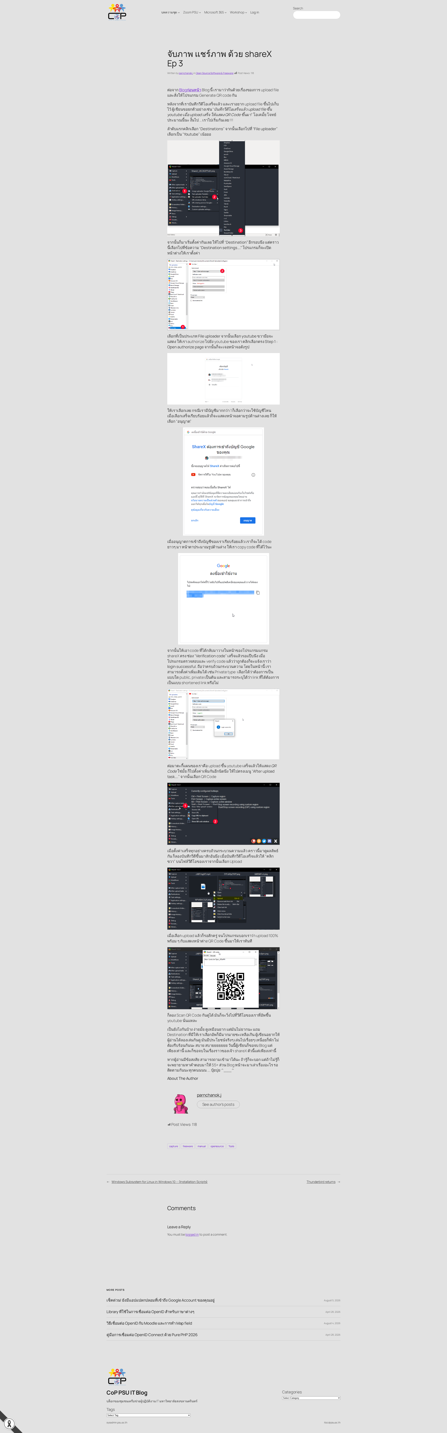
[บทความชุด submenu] (179, 12)
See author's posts (218, 1104)
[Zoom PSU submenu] (200, 12)
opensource (217, 1146)
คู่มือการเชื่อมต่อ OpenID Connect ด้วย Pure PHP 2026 (152, 1335)
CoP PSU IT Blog (127, 1392)
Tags (111, 1409)
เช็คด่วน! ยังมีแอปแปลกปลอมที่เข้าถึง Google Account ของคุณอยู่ (161, 1300)
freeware (188, 1146)
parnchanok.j (186, 73)
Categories (292, 1392)
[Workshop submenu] (246, 12)
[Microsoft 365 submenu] (226, 12)
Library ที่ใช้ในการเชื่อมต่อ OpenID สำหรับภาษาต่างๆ (150, 1312)
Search (298, 8)
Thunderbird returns (321, 1182)
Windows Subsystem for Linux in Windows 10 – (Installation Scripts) (160, 1182)
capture (173, 1146)
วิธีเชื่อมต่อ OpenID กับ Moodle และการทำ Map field (149, 1323)
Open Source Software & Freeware (214, 73)
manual (202, 1146)
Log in (254, 12)
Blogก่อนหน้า (190, 89)
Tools (231, 1146)
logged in (192, 1234)
